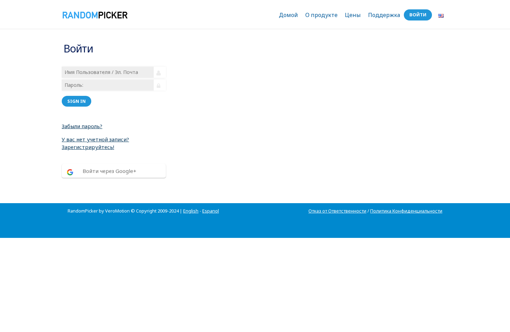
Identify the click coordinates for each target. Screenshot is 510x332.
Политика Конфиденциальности (406, 211)
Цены (353, 15)
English (190, 211)
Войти (417, 14)
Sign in (76, 101)
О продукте (321, 15)
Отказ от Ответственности (337, 211)
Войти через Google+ (109, 170)
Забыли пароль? (82, 126)
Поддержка (384, 15)
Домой (288, 15)
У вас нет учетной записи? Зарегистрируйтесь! (95, 143)
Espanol (210, 211)
